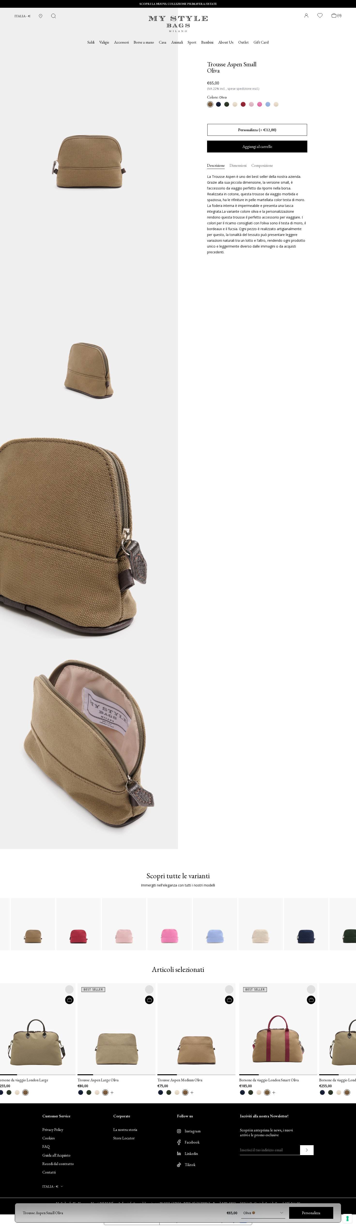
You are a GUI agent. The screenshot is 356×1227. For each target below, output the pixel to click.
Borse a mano (144, 42)
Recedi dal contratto (58, 1163)
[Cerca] (53, 16)
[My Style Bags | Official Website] (178, 21)
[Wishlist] (320, 15)
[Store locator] (40, 16)
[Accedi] (306, 15)
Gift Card (261, 42)
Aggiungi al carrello (257, 146)
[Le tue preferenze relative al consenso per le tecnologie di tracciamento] (347, 1218)
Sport (192, 42)
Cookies (48, 1138)
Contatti (49, 1172)
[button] (51, 1029)
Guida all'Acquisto (56, 1155)
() (339, 15)
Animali (177, 42)
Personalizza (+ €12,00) (257, 129)
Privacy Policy (52, 1129)
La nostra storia (125, 1129)
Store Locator (124, 1138)
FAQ (46, 1146)
